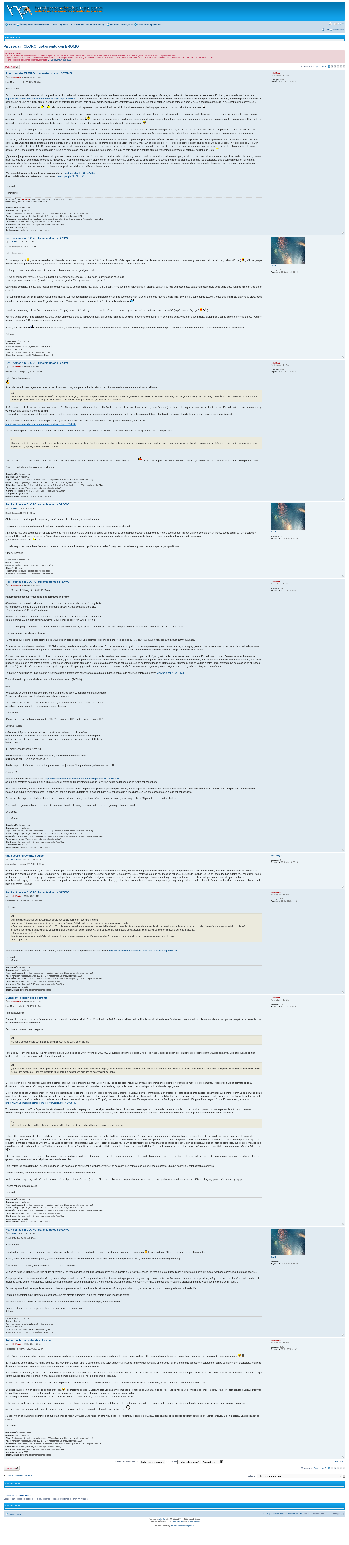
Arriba (343, 233)
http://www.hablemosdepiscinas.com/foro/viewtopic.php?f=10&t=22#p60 (82, 778)
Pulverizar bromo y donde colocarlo (28, 1340)
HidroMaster (16, 77)
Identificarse (338, 30)
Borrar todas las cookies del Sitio (287, 1514)
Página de (320, 66)
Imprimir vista (330, 23)
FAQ (327, 30)
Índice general (26, 24)
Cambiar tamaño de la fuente (341, 23)
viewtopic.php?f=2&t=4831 (59, 60)
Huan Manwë (177, 1521)
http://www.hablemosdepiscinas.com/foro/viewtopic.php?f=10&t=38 (40, 424)
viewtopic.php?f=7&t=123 (71, 176)
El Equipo (267, 1514)
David (13, 242)
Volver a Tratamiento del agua (19, 1475)
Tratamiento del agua (96, 24)
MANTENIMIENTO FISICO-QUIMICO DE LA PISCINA (59, 24)
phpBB (162, 1519)
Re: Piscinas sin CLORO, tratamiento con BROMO (37, 238)
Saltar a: (251, 1476)
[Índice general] (55, 11)
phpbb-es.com (194, 1521)
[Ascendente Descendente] (213, 1462)
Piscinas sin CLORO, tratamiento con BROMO (41, 46)
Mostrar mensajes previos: (127, 1462)
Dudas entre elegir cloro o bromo (26, 997)
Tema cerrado (10, 66)
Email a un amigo (335, 23)
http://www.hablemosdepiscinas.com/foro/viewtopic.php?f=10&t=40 (40, 98)
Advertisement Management (182, 1526)
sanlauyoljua (16, 859)
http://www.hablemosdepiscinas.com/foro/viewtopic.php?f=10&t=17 (144, 950)
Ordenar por (171, 1462)
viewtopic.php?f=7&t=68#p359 (79, 173)
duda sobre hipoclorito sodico (24, 855)
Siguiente (339, 1462)
